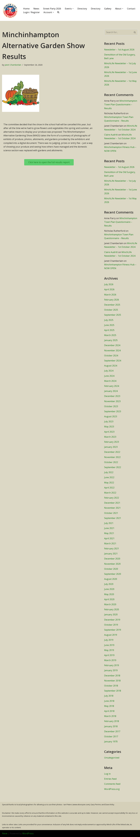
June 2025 (109, 325)
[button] (73, 8)
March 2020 (110, 604)
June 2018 (109, 700)
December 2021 (112, 502)
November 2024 (112, 350)
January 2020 (111, 614)
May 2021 (109, 533)
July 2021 (108, 523)
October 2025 (111, 309)
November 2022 (112, 457)
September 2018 (112, 690)
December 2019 (112, 619)
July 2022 (108, 472)
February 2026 (111, 299)
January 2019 (111, 670)
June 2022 (109, 477)
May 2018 (109, 706)
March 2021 (110, 543)
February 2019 (111, 665)
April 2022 (109, 487)
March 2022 (110, 492)
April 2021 (109, 538)
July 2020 (108, 584)
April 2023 (109, 431)
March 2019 (110, 660)
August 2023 (110, 416)
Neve (4, 833)
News (36, 8)
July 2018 (108, 695)
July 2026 (108, 284)
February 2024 (111, 385)
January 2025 (111, 340)
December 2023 (112, 396)
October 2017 (111, 736)
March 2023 (110, 436)
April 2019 (109, 655)
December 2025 (112, 304)
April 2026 (109, 289)
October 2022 (111, 462)
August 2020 (110, 578)
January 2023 (111, 446)
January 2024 (111, 391)
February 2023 (111, 441)
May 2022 (109, 482)
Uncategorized (111, 757)
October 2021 (111, 513)
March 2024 (110, 380)
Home (26, 8)
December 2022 (112, 451)
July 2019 (108, 639)
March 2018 (110, 716)
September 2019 (112, 629)
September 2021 (112, 518)
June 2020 (109, 589)
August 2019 (110, 634)
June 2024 (109, 375)
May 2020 (109, 594)
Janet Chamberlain (13, 65)
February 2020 (111, 609)
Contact (131, 8)
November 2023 (112, 401)
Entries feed (110, 778)
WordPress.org (112, 789)
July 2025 (108, 320)
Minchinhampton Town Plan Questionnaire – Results (120, 104)
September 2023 (112, 411)
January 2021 (111, 553)
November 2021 (112, 507)
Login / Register (31, 12)
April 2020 (109, 599)
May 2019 (109, 650)
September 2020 (112, 573)
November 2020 (112, 563)
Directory (82, 8)
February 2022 (111, 497)
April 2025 (109, 330)
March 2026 (110, 294)
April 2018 (109, 711)
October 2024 (111, 355)
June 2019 (109, 645)
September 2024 (112, 360)
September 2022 (112, 467)
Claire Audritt (111, 134)
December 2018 (112, 675)
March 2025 (110, 335)
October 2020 (111, 568)
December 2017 (112, 731)
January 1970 (111, 741)
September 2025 (112, 314)
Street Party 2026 (52, 8)
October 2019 (111, 624)
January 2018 (111, 726)
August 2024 (110, 365)
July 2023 (108, 421)
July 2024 (108, 370)
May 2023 (109, 426)
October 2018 (111, 685)
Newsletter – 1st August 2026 (119, 49)
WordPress (28, 833)
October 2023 (111, 406)
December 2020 (112, 558)
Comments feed (112, 783)
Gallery (107, 8)
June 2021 (109, 528)
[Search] (135, 32)
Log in (107, 773)
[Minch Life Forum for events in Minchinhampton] (10, 10)
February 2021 (111, 548)
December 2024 (112, 345)
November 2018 (112, 680)
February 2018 (111, 721)
